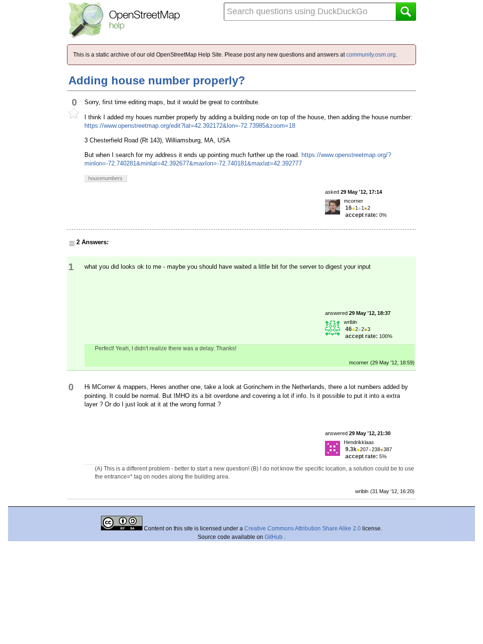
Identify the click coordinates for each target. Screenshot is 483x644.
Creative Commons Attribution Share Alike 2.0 (302, 528)
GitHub (274, 537)
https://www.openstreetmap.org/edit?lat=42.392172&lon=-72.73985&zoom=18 (189, 125)
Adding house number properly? (156, 80)
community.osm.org (371, 54)
